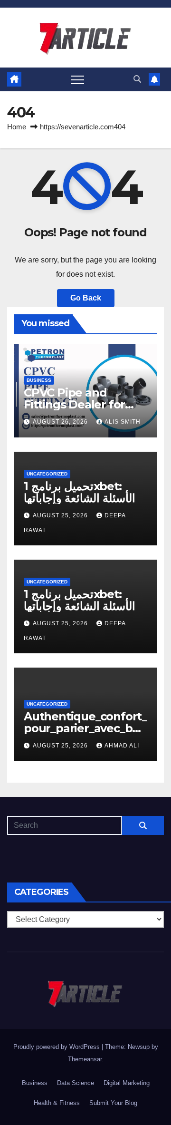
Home (16, 127)
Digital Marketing (127, 1082)
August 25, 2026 (61, 515)
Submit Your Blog (113, 1102)
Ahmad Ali (121, 745)
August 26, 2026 (61, 421)
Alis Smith (122, 421)
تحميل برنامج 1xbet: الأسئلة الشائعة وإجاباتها (79, 492)
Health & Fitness (57, 1102)
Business (39, 380)
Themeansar (85, 1059)
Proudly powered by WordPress (57, 1046)
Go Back (85, 298)
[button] (137, 79)
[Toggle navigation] (77, 79)
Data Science (75, 1082)
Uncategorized (47, 473)
